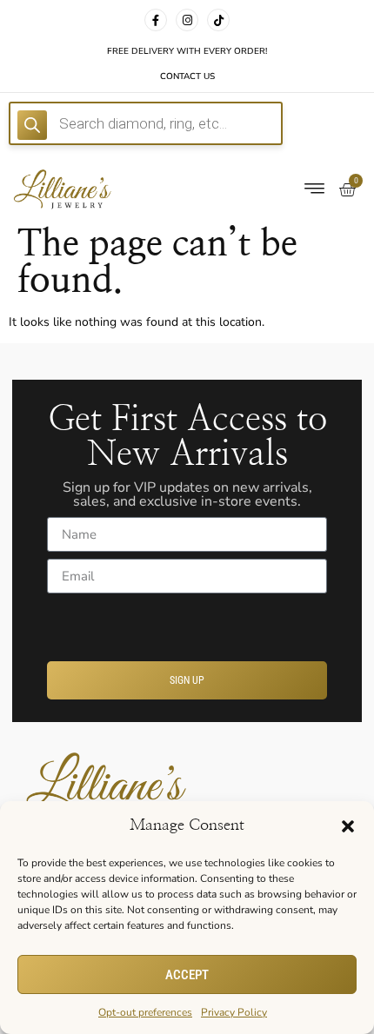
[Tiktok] (218, 20)
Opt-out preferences (145, 1012)
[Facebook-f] (155, 20)
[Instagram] (187, 20)
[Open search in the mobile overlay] (146, 123)
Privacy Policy (234, 1012)
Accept (187, 975)
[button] (348, 826)
